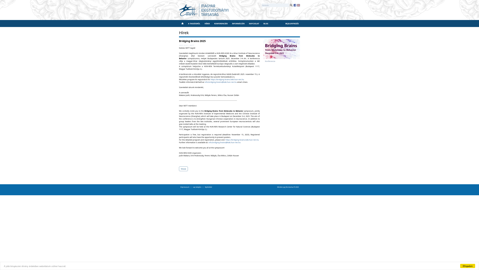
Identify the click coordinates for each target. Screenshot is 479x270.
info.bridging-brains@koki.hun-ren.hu (221, 82)
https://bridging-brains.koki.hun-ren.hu (227, 79)
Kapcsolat (254, 23)
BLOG (265, 23)
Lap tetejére (197, 187)
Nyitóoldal (208, 187)
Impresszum (184, 187)
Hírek (207, 23)
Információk (238, 23)
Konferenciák (221, 23)
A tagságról (194, 23)
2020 (297, 187)
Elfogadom (468, 266)
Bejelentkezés (292, 23)
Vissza (183, 169)
